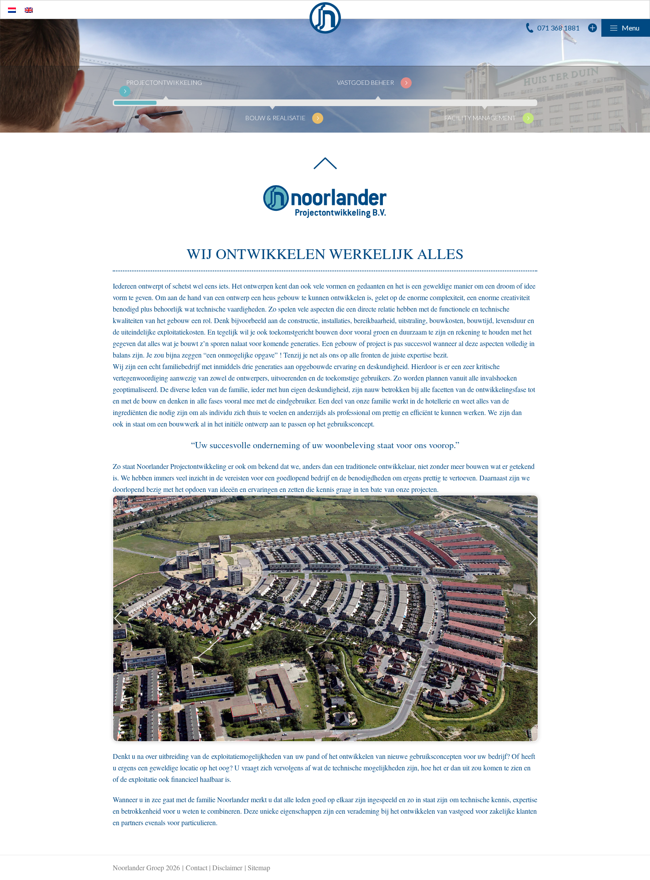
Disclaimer (227, 867)
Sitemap (259, 867)
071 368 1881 (558, 27)
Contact (196, 867)
